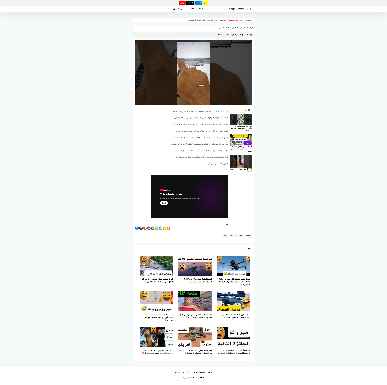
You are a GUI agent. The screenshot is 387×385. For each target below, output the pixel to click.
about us (189, 372)
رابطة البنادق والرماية (240, 9)
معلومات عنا (166, 9)
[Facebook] (137, 228)
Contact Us (179, 372)
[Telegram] (160, 228)
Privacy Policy (199, 372)
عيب (241, 235)
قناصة (249, 35)
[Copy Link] (164, 228)
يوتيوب (182, 3)
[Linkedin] (149, 228)
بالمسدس (248, 235)
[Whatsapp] (156, 228)
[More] (168, 228)
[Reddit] (145, 228)
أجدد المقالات (202, 9)
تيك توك (190, 3)
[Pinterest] (152, 228)
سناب (205, 3)
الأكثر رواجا (190, 9)
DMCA (209, 372)
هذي (225, 235)
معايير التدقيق (178, 9)
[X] (141, 228)
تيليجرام (198, 3)
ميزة (231, 235)
